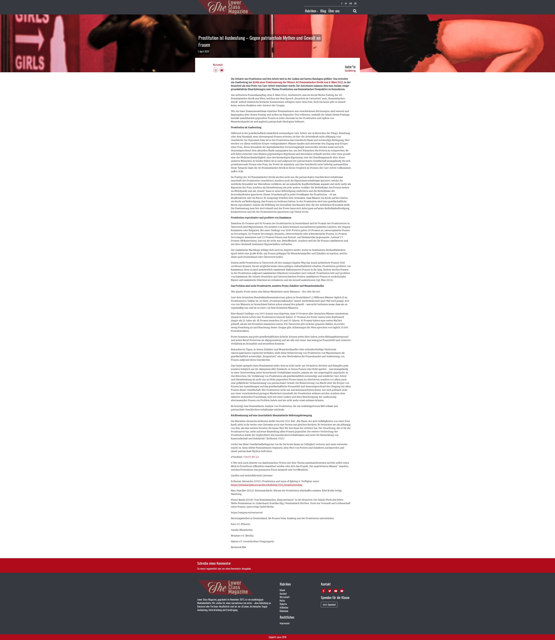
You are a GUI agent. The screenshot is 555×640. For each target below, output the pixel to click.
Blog (323, 10)
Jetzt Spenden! (329, 604)
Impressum (285, 623)
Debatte (283, 604)
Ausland (283, 593)
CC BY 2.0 (253, 457)
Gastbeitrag (350, 70)
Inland (282, 590)
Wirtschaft (218, 65)
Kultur (282, 600)
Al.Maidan (284, 607)
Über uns (334, 10)
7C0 (245, 457)
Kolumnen (284, 611)
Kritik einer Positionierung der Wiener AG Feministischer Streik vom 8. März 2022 (297, 82)
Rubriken (310, 10)
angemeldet (211, 568)
